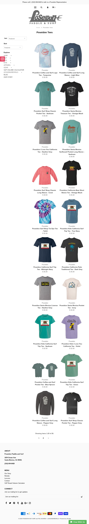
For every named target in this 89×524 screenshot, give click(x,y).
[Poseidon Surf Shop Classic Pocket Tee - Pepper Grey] (72, 403)
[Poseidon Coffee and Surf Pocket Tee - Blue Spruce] (45, 364)
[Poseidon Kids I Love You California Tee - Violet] (72, 326)
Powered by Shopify (65, 518)
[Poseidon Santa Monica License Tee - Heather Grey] (45, 288)
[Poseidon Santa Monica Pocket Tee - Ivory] (72, 288)
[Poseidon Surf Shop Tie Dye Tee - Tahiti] (45, 211)
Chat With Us (78, 522)
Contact (7, 481)
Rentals (7, 476)
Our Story (8, 473)
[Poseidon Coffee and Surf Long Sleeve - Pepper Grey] (45, 403)
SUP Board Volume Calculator (15, 483)
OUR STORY (8, 77)
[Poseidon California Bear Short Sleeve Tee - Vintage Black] (72, 172)
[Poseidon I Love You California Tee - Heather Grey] (45, 132)
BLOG (6, 75)
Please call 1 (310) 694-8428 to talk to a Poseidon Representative (44, 2)
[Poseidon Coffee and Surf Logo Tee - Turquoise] (45, 55)
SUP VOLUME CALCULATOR (14, 70)
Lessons (7, 478)
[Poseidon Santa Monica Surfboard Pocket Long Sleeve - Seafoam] (72, 132)
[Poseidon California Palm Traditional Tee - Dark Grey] (72, 249)
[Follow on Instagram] (2, 59)
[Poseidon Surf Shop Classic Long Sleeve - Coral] (45, 172)
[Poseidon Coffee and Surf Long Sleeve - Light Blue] (72, 55)
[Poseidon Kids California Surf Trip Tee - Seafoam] (45, 326)
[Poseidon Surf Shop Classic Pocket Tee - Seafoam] (45, 93)
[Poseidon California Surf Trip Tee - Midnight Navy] (45, 249)
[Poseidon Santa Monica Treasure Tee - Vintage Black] (72, 93)
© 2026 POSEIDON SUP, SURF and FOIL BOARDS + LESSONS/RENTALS (38, 518)
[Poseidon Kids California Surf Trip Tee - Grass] (72, 364)
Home (38, 27)
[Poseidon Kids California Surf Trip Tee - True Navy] (72, 211)
